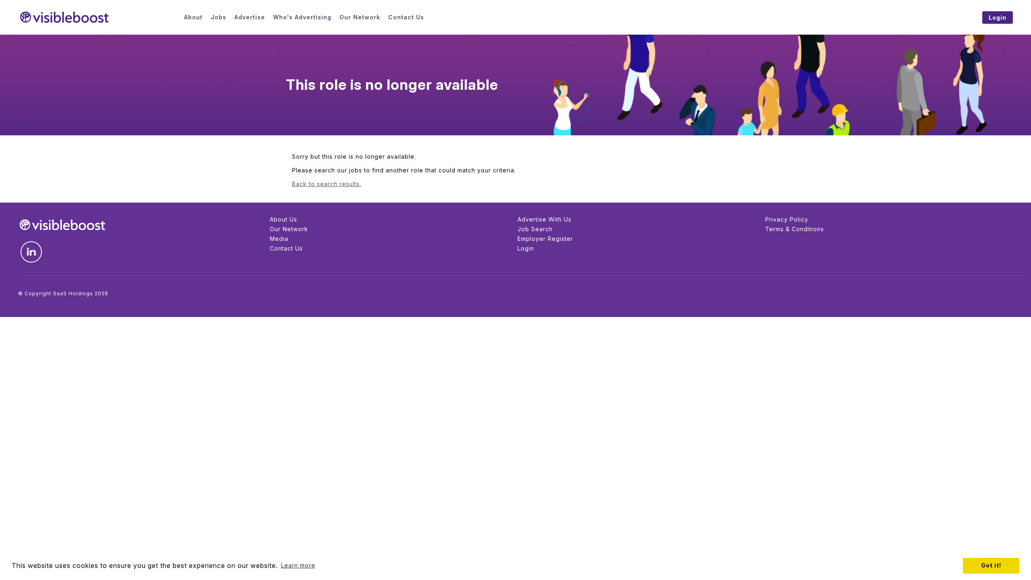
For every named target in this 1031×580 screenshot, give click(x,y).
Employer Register (545, 238)
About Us (283, 219)
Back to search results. (326, 183)
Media (279, 238)
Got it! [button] (991, 565)
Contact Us (286, 248)
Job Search (535, 229)
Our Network (289, 229)
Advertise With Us (544, 219)
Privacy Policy (786, 219)
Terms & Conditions (794, 229)
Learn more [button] (298, 565)
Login (526, 248)
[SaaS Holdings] (96, 17)
